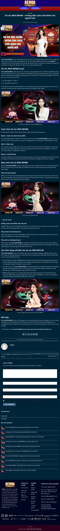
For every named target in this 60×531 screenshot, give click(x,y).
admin (35, 22)
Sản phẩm (30, 13)
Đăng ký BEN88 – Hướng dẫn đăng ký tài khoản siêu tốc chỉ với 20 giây (24, 437)
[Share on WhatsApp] (23, 334)
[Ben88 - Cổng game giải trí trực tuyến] (30, 3)
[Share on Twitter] (28, 334)
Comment (6, 368)
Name (5, 380)
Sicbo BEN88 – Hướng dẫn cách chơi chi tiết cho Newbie (20, 470)
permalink (41, 339)
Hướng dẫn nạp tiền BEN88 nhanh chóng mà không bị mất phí (22, 446)
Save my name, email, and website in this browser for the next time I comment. (25, 401)
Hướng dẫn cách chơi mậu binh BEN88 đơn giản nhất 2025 (21, 451)
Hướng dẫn (4, 416)
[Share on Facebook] (26, 334)
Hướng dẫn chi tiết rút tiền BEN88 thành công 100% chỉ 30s (21, 441)
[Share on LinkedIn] (36, 334)
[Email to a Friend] (31, 334)
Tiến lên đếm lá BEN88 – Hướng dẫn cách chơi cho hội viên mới (22, 456)
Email (5, 387)
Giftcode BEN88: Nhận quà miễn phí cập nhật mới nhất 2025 (21, 427)
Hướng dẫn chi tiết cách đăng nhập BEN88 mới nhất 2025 (21, 432)
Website (5, 394)
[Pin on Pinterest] (34, 334)
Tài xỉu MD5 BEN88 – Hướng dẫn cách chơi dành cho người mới (22, 465)
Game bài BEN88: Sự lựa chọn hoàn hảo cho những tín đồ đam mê (23, 460)
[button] (2, 3)
